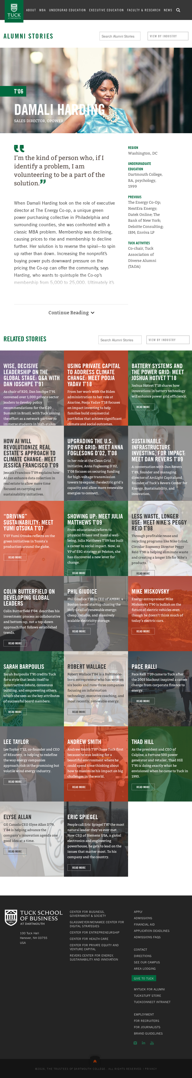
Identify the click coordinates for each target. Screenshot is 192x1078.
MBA (42, 10)
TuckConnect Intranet (152, 1002)
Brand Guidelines (148, 1033)
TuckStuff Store (147, 995)
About (31, 10)
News (168, 10)
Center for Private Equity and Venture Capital (94, 947)
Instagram (135, 1043)
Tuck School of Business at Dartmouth (14, 11)
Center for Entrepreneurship (94, 932)
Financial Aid (144, 924)
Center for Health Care (89, 939)
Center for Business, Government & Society (88, 914)
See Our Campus (147, 962)
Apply (138, 912)
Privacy (151, 1068)
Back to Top (96, 1060)
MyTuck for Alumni (149, 989)
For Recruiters (146, 1021)
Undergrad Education (67, 10)
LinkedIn (143, 1043)
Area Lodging (145, 968)
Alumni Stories (29, 36)
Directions (142, 956)
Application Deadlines (152, 931)
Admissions (143, 918)
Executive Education (106, 10)
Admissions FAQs (147, 937)
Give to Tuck (144, 978)
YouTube (152, 1043)
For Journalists (147, 1027)
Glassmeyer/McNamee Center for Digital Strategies (97, 924)
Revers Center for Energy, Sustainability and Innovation (94, 957)
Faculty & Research (144, 10)
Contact (140, 949)
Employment (144, 1014)
